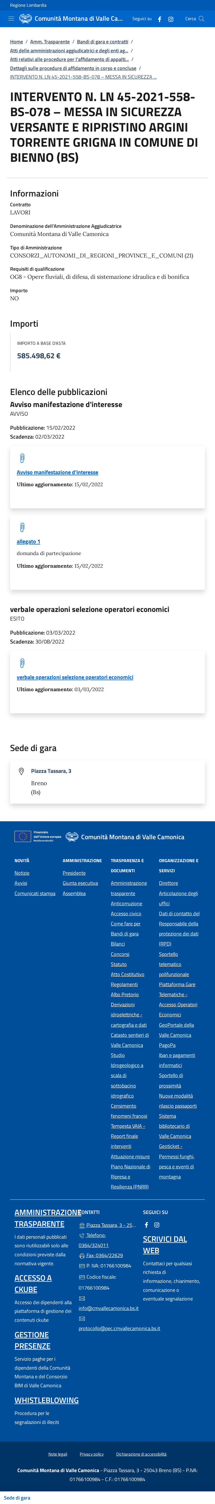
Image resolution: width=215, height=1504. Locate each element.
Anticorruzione (126, 903)
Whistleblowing (47, 1400)
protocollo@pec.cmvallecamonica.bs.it (107, 1328)
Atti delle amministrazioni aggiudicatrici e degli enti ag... (69, 50)
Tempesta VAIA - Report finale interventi (128, 1136)
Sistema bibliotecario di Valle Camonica (179, 1126)
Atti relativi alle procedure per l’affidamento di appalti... (69, 59)
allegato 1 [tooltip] (28, 541)
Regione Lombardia (28, 5)
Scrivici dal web (165, 1244)
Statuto (119, 964)
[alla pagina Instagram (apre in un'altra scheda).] (168, 18)
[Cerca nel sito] (201, 18)
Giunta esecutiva (80, 883)
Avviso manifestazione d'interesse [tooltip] (57, 472)
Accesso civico (126, 913)
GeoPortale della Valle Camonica (179, 1030)
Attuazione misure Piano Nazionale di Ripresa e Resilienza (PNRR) (130, 1171)
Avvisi (21, 883)
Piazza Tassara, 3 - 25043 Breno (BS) (110, 1224)
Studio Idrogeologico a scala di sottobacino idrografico (127, 1075)
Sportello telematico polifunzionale (174, 964)
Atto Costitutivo (131, 973)
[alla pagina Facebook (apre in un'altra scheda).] (157, 18)
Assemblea (74, 893)
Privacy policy (92, 1454)
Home (16, 41)
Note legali (57, 1454)
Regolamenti (124, 984)
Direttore (168, 883)
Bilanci (118, 944)
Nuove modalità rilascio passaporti (178, 1101)
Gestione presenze (32, 1340)
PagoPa (179, 1044)
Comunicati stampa (35, 893)
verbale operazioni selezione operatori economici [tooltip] (75, 677)
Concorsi (120, 954)
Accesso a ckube (33, 1283)
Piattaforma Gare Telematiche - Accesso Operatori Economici (179, 999)
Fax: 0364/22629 (104, 1255)
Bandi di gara (125, 933)
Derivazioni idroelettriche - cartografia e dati (129, 1014)
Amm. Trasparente (50, 41)
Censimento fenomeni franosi (129, 1111)
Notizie (22, 873)
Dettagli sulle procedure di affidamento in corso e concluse (73, 68)
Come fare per (126, 923)
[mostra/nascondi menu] (11, 18)
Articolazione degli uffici (178, 898)
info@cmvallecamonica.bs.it (107, 1308)
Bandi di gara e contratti (102, 41)
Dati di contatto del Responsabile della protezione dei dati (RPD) (179, 929)
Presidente (74, 873)
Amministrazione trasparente (129, 888)
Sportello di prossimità (171, 1080)
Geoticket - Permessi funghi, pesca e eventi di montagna (179, 1161)
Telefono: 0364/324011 (94, 1240)
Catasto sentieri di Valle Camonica (130, 1040)
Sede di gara (17, 1497)
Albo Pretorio (131, 994)
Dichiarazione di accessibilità (141, 1454)
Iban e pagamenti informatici (177, 1060)
